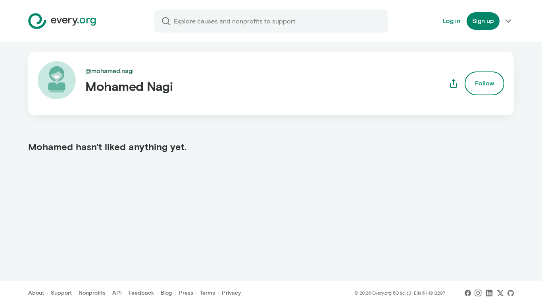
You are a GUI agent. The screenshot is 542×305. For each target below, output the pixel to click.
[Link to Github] (510, 293)
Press (186, 293)
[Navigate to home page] (62, 21)
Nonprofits (92, 293)
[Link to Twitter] (500, 293)
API (117, 293)
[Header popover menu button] (508, 21)
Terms (207, 293)
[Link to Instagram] (478, 293)
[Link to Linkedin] (489, 293)
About (36, 293)
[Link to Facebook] (468, 293)
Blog (166, 293)
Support (61, 293)
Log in (451, 21)
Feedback (141, 293)
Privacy (231, 293)
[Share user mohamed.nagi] (453, 83)
